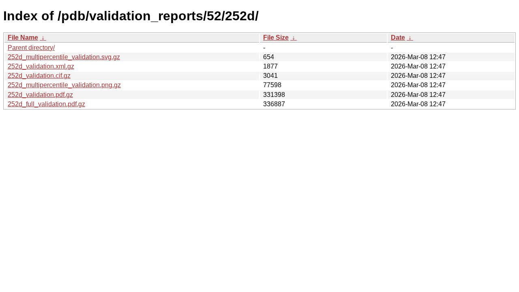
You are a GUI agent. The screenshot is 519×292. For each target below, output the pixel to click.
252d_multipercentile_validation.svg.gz (64, 57)
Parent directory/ (31, 47)
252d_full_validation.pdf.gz (46, 104)
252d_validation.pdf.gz (40, 94)
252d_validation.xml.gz (41, 66)
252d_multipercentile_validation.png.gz (64, 85)
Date (398, 37)
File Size (276, 37)
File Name (23, 37)
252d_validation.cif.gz (39, 75)
